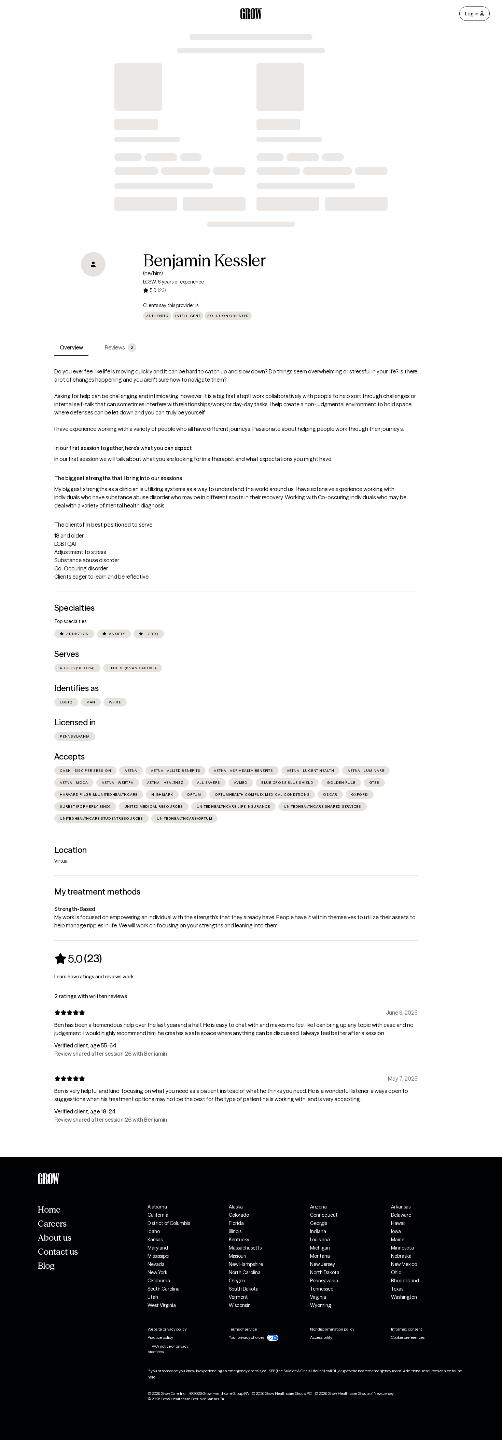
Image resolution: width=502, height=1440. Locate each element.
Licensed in (75, 722)
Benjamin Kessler (204, 260)
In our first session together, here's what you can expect (123, 448)
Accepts (69, 757)
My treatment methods (97, 892)
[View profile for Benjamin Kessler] (93, 291)
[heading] (78, 958)
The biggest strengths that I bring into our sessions (118, 478)
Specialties (74, 608)
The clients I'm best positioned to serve (103, 524)
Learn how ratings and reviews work (94, 977)
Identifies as (76, 688)
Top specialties (70, 621)
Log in (471, 14)
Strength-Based (74, 909)
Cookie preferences (407, 1337)
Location (70, 850)
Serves (66, 654)
